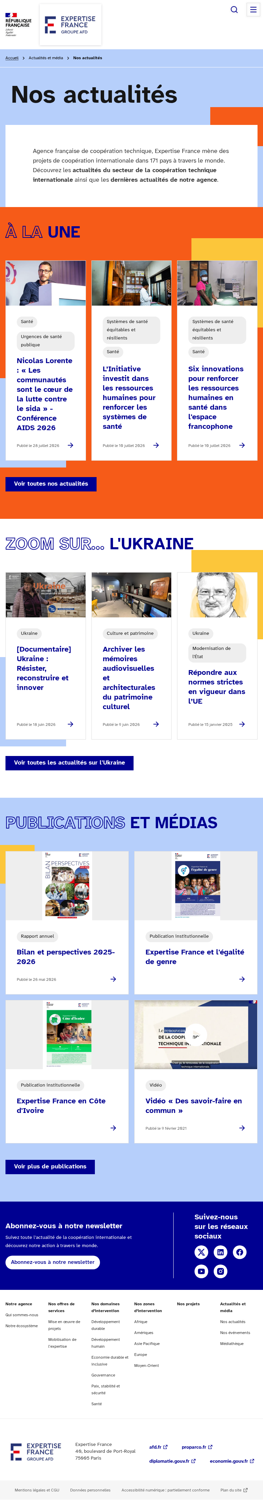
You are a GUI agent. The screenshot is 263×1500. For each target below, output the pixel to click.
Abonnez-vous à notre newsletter (53, 1262)
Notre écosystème (21, 1326)
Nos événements (235, 1333)
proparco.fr (194, 1447)
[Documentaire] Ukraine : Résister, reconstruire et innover (44, 668)
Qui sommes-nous (21, 1315)
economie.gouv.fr (229, 1461)
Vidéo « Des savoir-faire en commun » (194, 1106)
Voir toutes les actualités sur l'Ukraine (69, 763)
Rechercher (234, 9)
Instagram (220, 1271)
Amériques (143, 1333)
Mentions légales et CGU (37, 1490)
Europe (140, 1354)
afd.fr (155, 1447)
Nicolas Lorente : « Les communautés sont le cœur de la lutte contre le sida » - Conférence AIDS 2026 (45, 394)
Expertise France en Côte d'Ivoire (61, 1106)
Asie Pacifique (147, 1344)
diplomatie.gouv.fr (169, 1461)
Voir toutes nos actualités (51, 484)
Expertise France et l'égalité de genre (195, 957)
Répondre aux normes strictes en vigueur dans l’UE (216, 687)
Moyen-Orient (146, 1365)
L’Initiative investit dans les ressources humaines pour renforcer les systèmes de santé (129, 398)
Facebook (240, 1252)
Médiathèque (231, 1344)
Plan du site (231, 1490)
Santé (96, 1404)
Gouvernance (103, 1375)
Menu (253, 9)
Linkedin (220, 1252)
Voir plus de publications (50, 1167)
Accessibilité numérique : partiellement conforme (166, 1490)
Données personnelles (90, 1490)
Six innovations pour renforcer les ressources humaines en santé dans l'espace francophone (215, 398)
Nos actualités (233, 1322)
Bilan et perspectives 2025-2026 (66, 957)
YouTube (201, 1271)
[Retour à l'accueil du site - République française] (70, 24)
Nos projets (188, 1304)
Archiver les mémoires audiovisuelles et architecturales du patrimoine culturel (129, 678)
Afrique (140, 1322)
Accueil (11, 58)
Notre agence (18, 1304)
